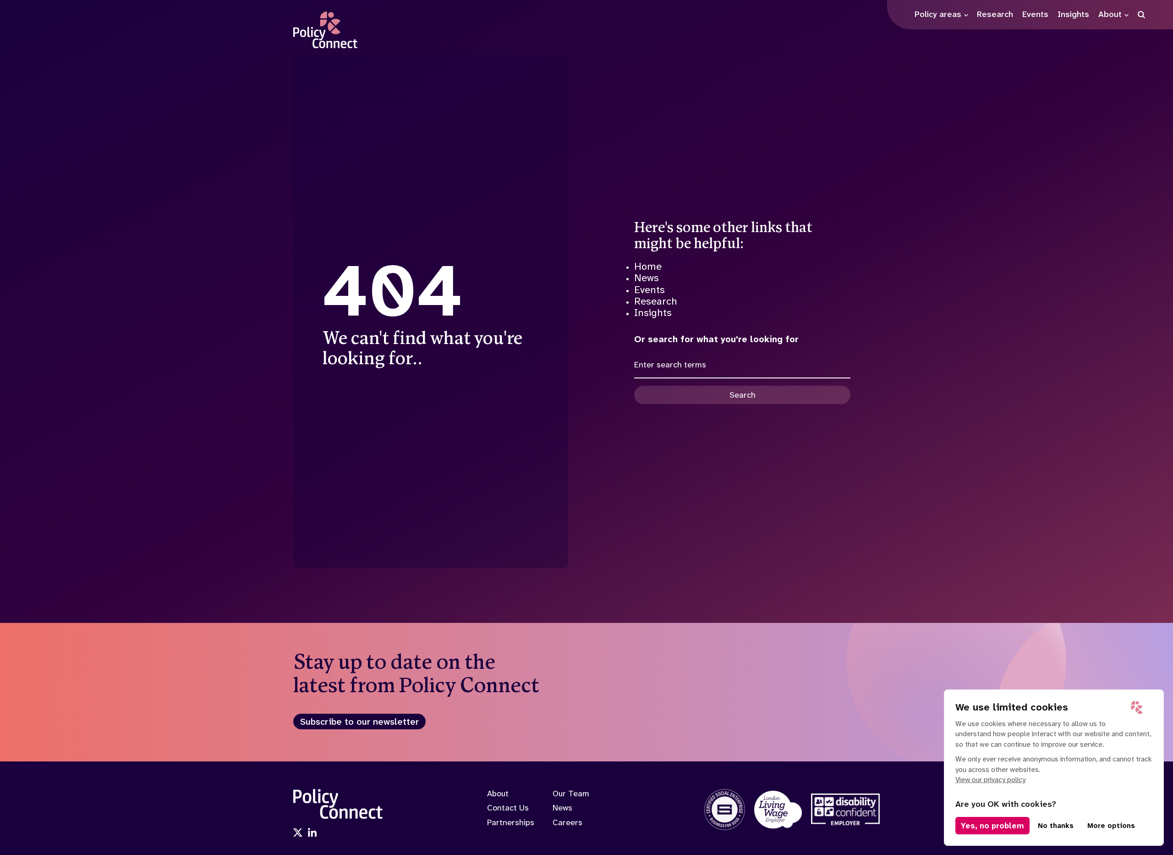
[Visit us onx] (297, 833)
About (498, 793)
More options (1111, 825)
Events (649, 289)
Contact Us (508, 807)
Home (648, 266)
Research (655, 301)
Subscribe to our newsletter (359, 721)
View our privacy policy (990, 779)
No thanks (1056, 825)
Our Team (571, 793)
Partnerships (510, 822)
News (646, 277)
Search (742, 394)
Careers (567, 822)
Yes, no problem (992, 826)
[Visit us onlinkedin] (312, 833)
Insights (653, 312)
